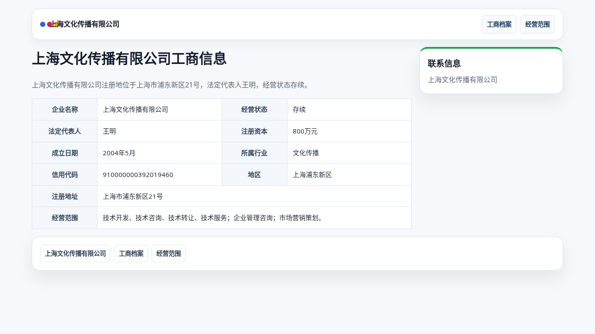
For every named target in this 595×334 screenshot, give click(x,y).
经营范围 (537, 24)
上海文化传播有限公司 (84, 24)
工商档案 (499, 24)
